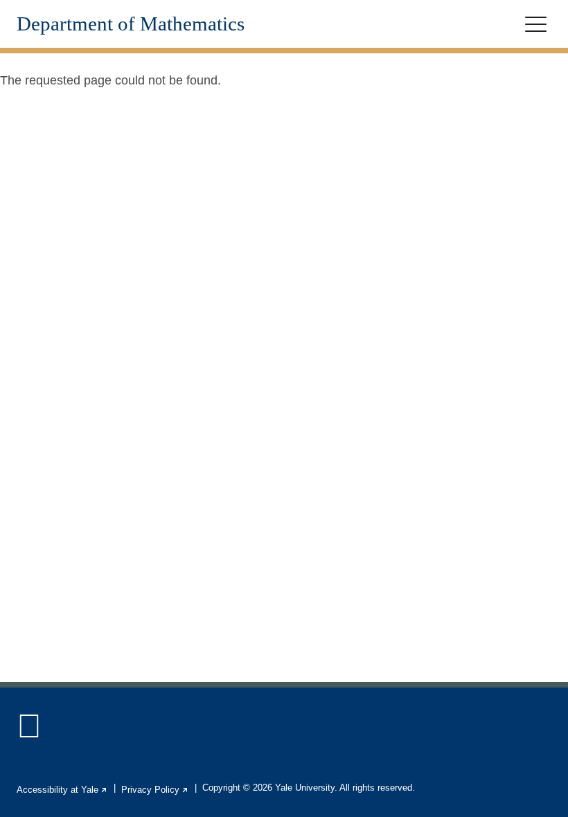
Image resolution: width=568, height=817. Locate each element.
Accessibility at (62, 789)
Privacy (155, 789)
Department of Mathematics (131, 24)
